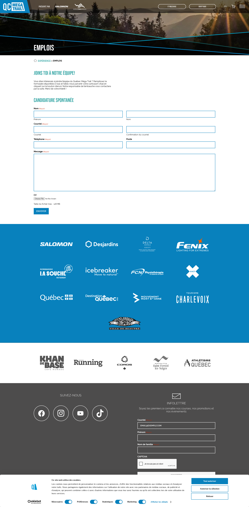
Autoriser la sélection (209, 489)
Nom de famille (148, 444)
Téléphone (42, 139)
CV (35, 195)
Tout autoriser (209, 481)
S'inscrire (172, 6)
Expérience (44, 61)
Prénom (37, 119)
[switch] (93, 502)
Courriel (37, 135)
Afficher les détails (159, 502)
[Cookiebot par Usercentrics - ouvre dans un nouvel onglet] (34, 502)
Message (41, 151)
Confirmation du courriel (137, 135)
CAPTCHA (142, 456)
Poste (129, 139)
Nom (128, 119)
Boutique (202, 6)
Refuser (209, 496)
